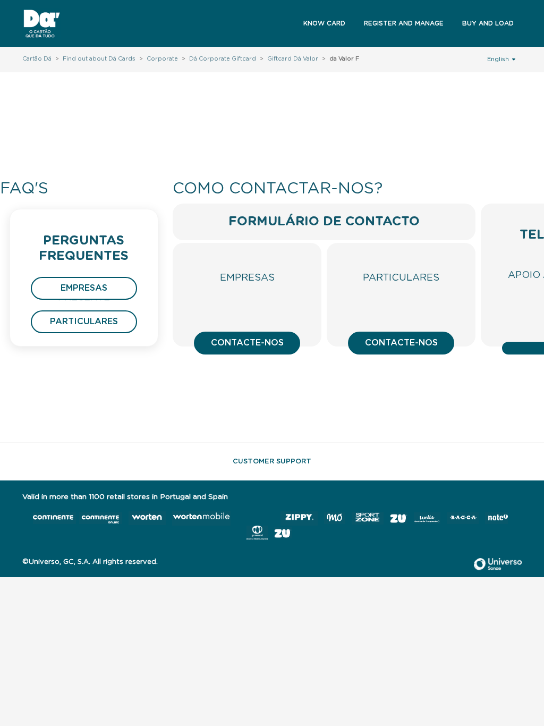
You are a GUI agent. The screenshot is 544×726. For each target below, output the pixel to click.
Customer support (272, 461)
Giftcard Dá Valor (292, 59)
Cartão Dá (37, 59)
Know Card (324, 23)
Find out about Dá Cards (99, 59)
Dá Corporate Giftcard (222, 59)
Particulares (84, 321)
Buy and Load (488, 23)
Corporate (162, 59)
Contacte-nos (247, 343)
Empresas (84, 288)
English (499, 59)
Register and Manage (404, 23)
